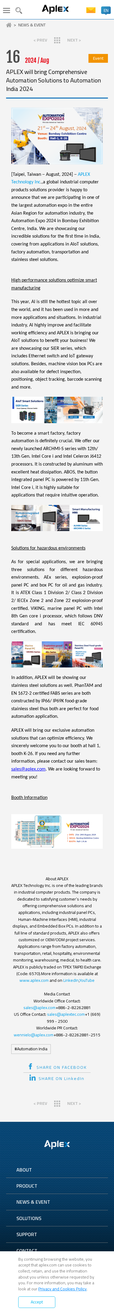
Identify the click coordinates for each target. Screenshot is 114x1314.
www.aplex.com (34, 980)
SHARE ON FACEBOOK (61, 1067)
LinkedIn (71, 980)
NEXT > (74, 40)
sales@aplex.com (28, 769)
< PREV (40, 40)
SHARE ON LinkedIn (62, 1078)
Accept (37, 1302)
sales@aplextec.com (66, 1014)
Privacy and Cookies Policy (62, 1289)
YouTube (87, 980)
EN (106, 10)
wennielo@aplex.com (34, 1035)
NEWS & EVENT (32, 25)
